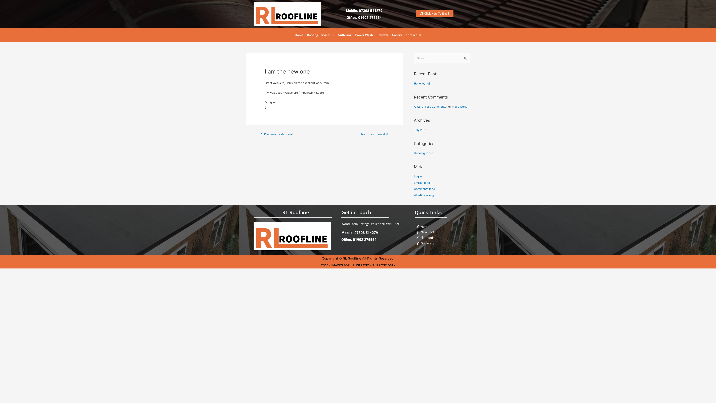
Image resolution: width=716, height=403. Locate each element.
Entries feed (422, 183)
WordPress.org (424, 195)
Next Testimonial (375, 134)
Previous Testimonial (276, 134)
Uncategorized (423, 153)
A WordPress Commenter (431, 106)
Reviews (382, 35)
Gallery (397, 35)
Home (299, 35)
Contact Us (413, 35)
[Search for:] (442, 58)
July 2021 (420, 130)
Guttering (344, 35)
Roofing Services (319, 35)
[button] (320, 35)
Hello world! (422, 83)
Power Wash (364, 35)
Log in (418, 176)
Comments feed (424, 189)
